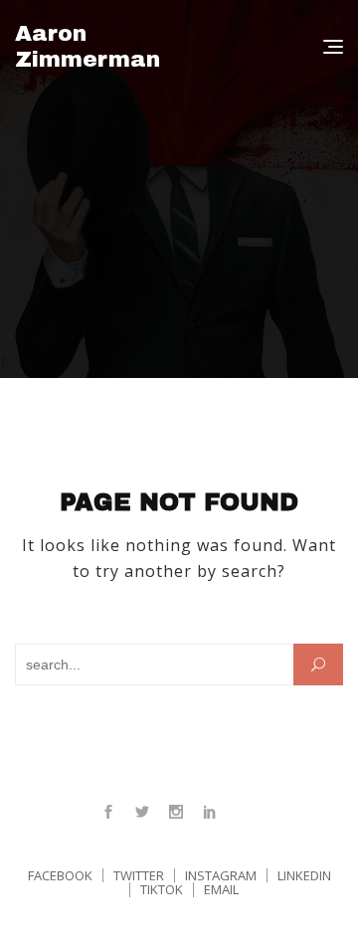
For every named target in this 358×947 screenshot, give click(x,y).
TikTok (161, 889)
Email (221, 889)
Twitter (142, 812)
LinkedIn (210, 812)
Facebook (108, 812)
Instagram (176, 812)
